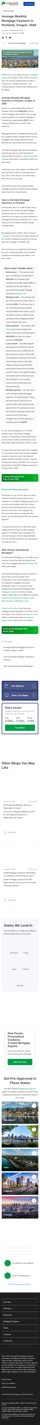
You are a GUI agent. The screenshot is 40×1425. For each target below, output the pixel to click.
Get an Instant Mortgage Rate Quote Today (15, 630)
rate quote (27, 617)
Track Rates (20, 728)
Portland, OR (32, 563)
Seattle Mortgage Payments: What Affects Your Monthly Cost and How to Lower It (19, 874)
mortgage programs (9, 592)
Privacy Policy (6, 1379)
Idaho (14, 969)
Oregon (26, 953)
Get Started (29, 4)
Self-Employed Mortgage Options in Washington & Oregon (17, 806)
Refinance (7, 1308)
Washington (14, 953)
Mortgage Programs (11, 1321)
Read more (9, 832)
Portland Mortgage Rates (13, 478)
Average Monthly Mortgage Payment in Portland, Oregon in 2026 (19, 648)
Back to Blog (9, 11)
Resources (7, 1315)
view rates (34, 614)
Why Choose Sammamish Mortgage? (18, 666)
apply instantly (7, 620)
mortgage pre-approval (27, 1089)
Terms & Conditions (8, 1383)
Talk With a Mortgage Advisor (18, 1284)
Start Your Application (20, 1276)
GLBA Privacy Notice (9, 1387)
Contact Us (7, 1341)
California (26, 969)
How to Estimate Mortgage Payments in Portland (19, 658)
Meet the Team (20, 1062)
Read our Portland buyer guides (15, 489)
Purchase (7, 1302)
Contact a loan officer (10, 608)
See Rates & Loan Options (22, 1263)
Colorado (20, 985)
